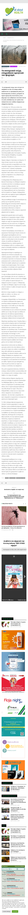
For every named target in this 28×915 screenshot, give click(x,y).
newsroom (4, 68)
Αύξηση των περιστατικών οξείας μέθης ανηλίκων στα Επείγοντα (18, 858)
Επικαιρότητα (5, 66)
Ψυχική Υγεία (13, 66)
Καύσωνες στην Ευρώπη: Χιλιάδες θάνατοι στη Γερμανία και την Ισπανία (18, 844)
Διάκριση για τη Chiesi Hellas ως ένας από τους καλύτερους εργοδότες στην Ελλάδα (17, 817)
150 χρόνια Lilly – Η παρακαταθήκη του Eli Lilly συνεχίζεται (18, 809)
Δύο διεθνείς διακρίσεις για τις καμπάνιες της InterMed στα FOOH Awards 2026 (18, 801)
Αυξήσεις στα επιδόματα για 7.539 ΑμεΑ (18, 850)
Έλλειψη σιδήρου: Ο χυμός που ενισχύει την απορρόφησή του (18, 623)
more (26, 82)
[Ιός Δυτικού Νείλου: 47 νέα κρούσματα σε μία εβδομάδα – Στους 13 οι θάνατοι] (14, 515)
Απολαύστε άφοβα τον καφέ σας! (14, 488)
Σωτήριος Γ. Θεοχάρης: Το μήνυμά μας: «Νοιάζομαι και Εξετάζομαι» (18, 788)
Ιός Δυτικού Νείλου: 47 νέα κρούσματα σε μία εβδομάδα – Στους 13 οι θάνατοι (13, 527)
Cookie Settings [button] (6, 911)
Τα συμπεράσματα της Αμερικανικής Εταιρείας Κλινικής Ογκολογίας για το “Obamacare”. (14, 496)
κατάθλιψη (12, 477)
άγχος (6, 477)
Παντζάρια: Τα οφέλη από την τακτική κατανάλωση (18, 836)
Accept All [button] (15, 911)
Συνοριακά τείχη (20, 477)
